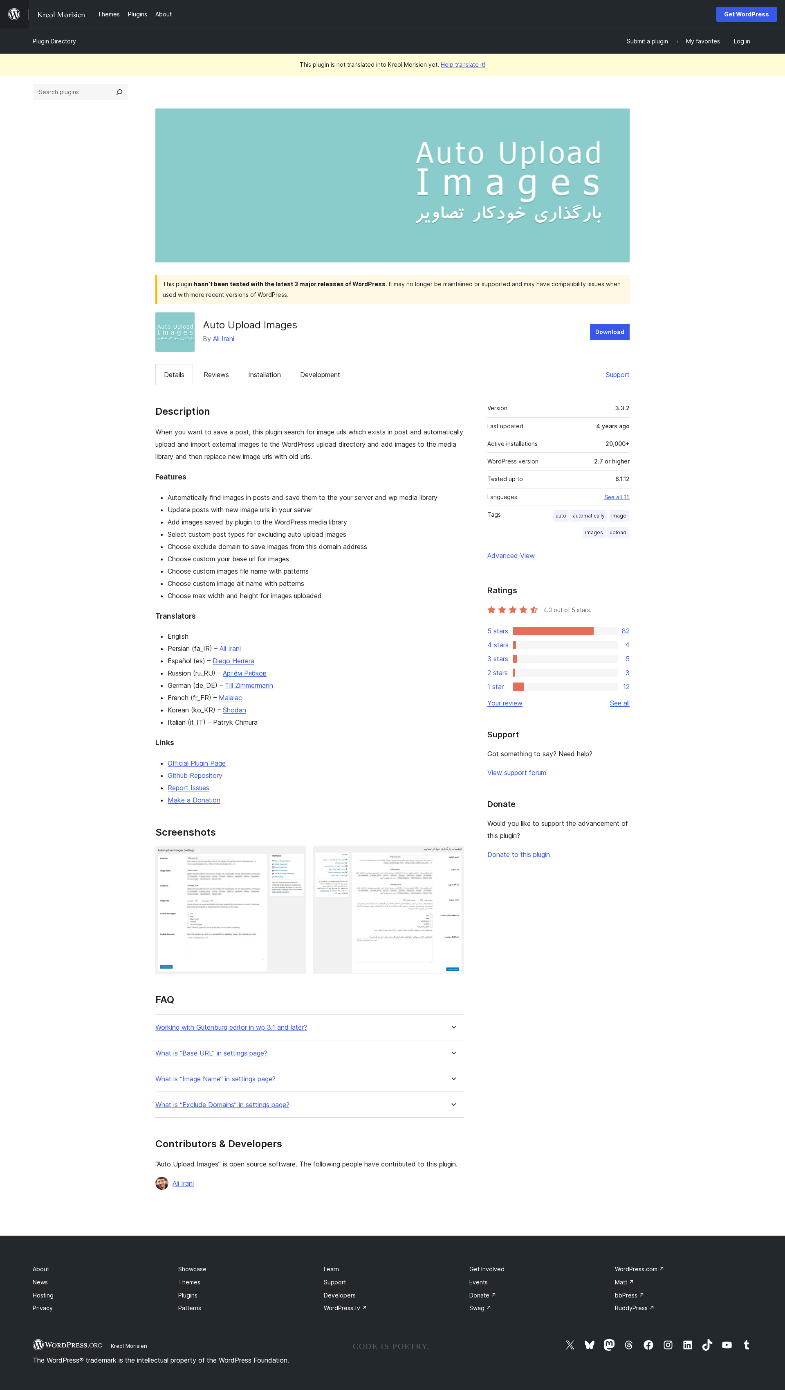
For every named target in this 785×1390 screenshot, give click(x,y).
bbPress (629, 1295)
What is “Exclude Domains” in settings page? (222, 1105)
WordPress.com (639, 1269)
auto (561, 516)
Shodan (234, 710)
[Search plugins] (119, 92)
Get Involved (487, 1269)
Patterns (189, 1307)
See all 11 (617, 497)
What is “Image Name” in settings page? (215, 1079)
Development (320, 375)
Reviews (216, 375)
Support (618, 375)
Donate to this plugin (518, 854)
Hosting (43, 1295)
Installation (264, 375)
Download (609, 331)
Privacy (43, 1307)
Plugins (187, 1295)
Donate (482, 1295)
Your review (505, 703)
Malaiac (230, 698)
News (40, 1282)
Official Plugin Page (197, 763)
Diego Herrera (233, 661)
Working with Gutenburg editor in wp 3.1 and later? (231, 1027)
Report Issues (188, 788)
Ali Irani (223, 339)
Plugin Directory (54, 41)
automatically (589, 516)
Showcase (192, 1269)
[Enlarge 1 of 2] (295, 857)
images (594, 532)
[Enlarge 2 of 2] (453, 857)
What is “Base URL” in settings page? (211, 1053)
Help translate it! (463, 64)
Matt (624, 1282)
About (41, 1269)
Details (174, 375)
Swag (480, 1307)
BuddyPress (635, 1307)
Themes (189, 1282)
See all (620, 703)
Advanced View (511, 555)
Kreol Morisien (129, 1346)
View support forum (516, 772)
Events (478, 1282)
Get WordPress (746, 14)
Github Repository (195, 775)
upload (618, 532)
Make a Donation (194, 800)
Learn (331, 1269)
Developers (340, 1295)
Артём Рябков (245, 673)
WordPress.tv (345, 1307)
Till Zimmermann (249, 685)
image (618, 516)
